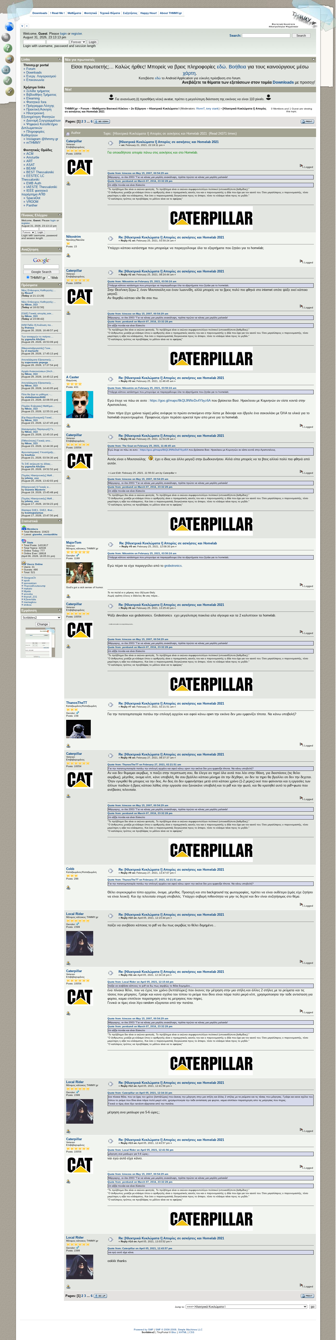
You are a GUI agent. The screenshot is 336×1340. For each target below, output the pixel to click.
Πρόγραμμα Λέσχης (40, 106)
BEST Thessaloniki (40, 172)
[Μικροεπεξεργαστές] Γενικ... (36, 348)
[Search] (10, 59)
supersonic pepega (36, 362)
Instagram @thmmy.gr (42, 139)
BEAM (31, 168)
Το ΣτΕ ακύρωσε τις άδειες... (37, 463)
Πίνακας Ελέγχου (34, 215)
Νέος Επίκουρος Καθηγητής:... (38, 290)
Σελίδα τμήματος (38, 91)
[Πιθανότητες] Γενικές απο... (36, 440)
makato (28, 588)
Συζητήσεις (130, 13)
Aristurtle (32, 157)
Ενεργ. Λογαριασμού (41, 76)
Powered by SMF (143, 1329)
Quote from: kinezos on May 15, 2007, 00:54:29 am (137, 173)
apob (27, 580)
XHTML (183, 1332)
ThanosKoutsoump (35, 585)
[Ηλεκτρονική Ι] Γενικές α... (36, 487)
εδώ (221, 66)
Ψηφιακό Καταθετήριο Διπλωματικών (39, 126)
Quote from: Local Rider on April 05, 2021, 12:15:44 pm (140, 981)
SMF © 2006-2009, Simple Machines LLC (178, 1329)
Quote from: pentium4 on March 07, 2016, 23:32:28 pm (139, 181)
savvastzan (30, 583)
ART (29, 161)
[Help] (8, 48)
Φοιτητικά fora (36, 102)
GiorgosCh (30, 577)
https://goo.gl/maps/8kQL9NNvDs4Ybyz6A (180, 400)
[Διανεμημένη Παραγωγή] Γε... (38, 429)
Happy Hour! (148, 13)
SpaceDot (33, 198)
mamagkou (30, 602)
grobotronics (173, 566)
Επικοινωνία (35, 80)
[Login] (8, 81)
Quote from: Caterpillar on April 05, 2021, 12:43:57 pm (139, 1248)
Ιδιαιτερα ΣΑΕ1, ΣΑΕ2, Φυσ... (37, 510)
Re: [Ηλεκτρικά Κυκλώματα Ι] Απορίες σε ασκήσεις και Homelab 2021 (171, 237)
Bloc (173, 1332)
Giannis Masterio (35, 489)
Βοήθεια (237, 66)
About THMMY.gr (171, 13)
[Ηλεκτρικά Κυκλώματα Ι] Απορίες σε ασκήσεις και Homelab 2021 (169, 142)
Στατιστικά (29, 521)
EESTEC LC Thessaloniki (32, 177)
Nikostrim (73, 236)
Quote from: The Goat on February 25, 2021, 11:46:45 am (141, 445)
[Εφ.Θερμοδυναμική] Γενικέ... (37, 417)
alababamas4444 (35, 397)
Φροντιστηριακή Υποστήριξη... (38, 452)
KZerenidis (30, 599)
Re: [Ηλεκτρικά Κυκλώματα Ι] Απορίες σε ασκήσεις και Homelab (168, 543)
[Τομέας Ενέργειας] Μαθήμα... (38, 406)
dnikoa (27, 604)
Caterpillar (74, 141)
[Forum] (6, 37)
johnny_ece (32, 478)
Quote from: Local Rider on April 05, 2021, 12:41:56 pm (140, 1150)
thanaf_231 (30, 596)
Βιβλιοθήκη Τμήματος (41, 94)
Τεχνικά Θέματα (110, 13)
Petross (29, 327)
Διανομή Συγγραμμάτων (43, 120)
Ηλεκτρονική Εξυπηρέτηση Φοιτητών (38, 115)
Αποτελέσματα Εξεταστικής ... (37, 359)
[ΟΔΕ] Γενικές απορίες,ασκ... (37, 313)
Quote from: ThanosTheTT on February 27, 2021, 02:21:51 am (144, 764)
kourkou (30, 455)
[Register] (10, 91)
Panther (31, 205)
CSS (191, 1332)
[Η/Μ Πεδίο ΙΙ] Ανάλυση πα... (37, 325)
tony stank (212, 108)
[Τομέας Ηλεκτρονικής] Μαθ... (37, 475)
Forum (30, 69)
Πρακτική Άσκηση (38, 109)
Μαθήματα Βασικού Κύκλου (110, 108)
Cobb (70, 869)
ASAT (30, 165)
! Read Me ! (57, 13)
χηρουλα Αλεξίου (35, 339)
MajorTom (73, 542)
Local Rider (75, 914)
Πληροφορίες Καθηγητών (33, 133)
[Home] (10, 26)
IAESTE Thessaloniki (41, 187)
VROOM (32, 202)
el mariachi (31, 350)
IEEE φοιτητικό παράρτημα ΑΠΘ (34, 192)
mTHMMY (33, 142)
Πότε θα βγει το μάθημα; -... (36, 394)
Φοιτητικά (90, 13)
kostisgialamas (34, 512)
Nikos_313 (31, 304)
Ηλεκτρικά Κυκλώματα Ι (164, 108)
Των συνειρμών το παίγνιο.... (37, 336)
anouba (28, 594)
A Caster (72, 377)
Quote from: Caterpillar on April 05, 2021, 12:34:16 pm (139, 1092)
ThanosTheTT (76, 703)
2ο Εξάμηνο (138, 108)
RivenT (29, 293)
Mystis (27, 591)
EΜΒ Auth (33, 183)
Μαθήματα (74, 13)
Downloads (39, 13)
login (63, 33)
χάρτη (189, 73)
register (76, 33)
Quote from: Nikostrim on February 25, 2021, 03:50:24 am (141, 281)
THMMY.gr (71, 108)
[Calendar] (6, 70)
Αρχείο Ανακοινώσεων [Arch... (38, 371)
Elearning (33, 98)
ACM (29, 154)
